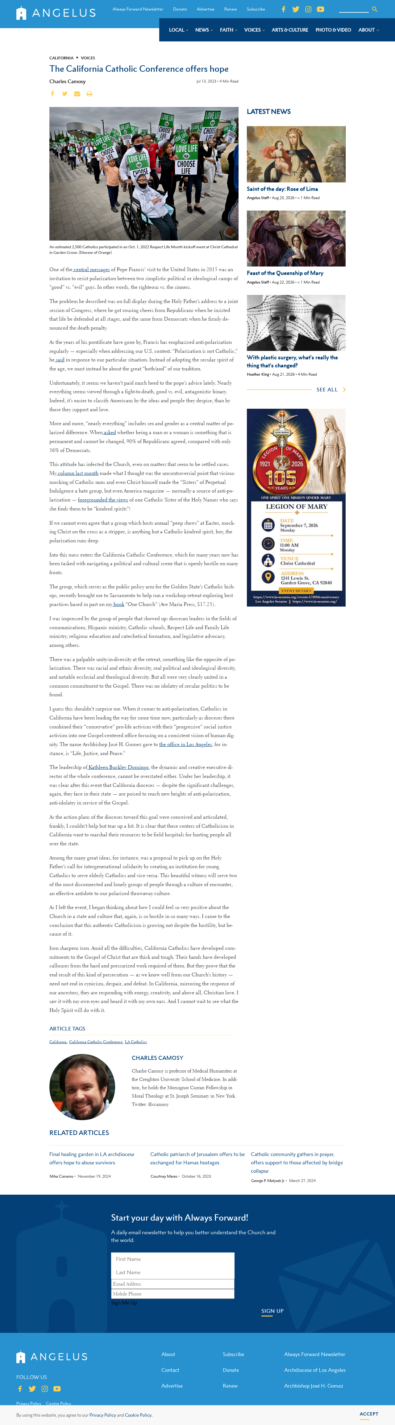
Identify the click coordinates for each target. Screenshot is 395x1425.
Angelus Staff (258, 197)
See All (327, 389)
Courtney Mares (164, 1176)
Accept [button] (369, 1413)
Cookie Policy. (138, 1415)
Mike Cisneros (61, 1176)
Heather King (258, 374)
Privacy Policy (102, 1415)
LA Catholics (136, 1041)
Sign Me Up (124, 1302)
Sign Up (272, 1311)
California (61, 57)
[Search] (375, 9)
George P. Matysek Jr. (268, 1180)
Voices (88, 57)
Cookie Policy (58, 1403)
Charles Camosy (67, 81)
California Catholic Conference (96, 1041)
